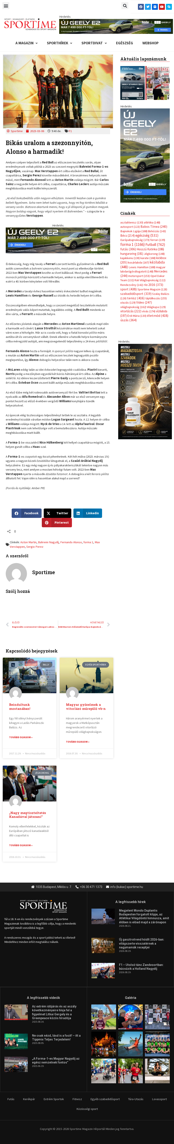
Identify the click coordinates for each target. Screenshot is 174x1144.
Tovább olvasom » (20, 737)
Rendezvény (131, 285)
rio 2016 (153, 284)
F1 (70, 131)
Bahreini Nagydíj (48, 542)
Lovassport (159, 1099)
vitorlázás (130, 311)
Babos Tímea (153, 227)
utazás (128, 302)
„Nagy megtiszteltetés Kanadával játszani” (27, 815)
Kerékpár (29, 1099)
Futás (10, 1099)
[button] (5, 5)
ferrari (157, 240)
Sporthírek (57, 43)
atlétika (152, 222)
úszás (128, 320)
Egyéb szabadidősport (105, 1099)
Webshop (150, 43)
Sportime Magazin (152, 289)
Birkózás (157, 231)
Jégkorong (154, 254)
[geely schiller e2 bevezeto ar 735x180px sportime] (58, 240)
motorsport (139, 276)
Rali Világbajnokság (150, 280)
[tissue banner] (145, 391)
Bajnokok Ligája (133, 231)
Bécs (127, 235)
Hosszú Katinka (150, 249)
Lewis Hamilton (142, 267)
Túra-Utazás (135, 1099)
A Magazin (24, 43)
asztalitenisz (131, 222)
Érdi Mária (136, 316)
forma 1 (88, 542)
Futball (155, 244)
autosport (130, 227)
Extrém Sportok (54, 1099)
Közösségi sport (87, 1109)
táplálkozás (156, 298)
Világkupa (156, 307)
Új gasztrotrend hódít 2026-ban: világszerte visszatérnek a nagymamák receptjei (141, 943)
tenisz (136, 298)
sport (128, 289)
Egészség (124, 43)
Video (144, 302)
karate (148, 258)
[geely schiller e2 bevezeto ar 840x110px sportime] (116, 26)
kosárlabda (138, 262)
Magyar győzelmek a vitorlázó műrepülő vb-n (86, 707)
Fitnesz (77, 1099)
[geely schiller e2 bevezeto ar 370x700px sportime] (145, 155)
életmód (157, 315)
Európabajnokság (135, 240)
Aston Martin (28, 542)
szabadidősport (136, 293)
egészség (147, 235)
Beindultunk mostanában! (19, 707)
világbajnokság (133, 307)
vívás (148, 311)
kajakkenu (130, 258)
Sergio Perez (34, 547)
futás (128, 249)
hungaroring (131, 254)
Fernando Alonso (71, 542)
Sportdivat (92, 43)
